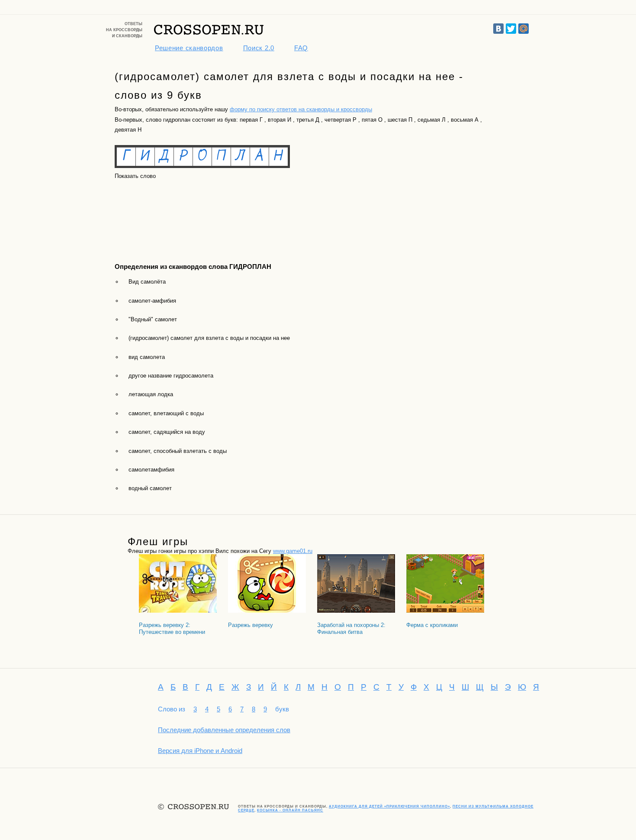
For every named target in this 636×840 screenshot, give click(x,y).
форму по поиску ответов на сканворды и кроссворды (301, 109)
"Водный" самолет (152, 319)
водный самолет (150, 488)
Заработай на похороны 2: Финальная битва (351, 628)
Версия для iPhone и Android (200, 750)
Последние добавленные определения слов (224, 729)
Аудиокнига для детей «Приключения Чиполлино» (389, 806)
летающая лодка (150, 394)
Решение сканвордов (189, 48)
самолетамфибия (151, 469)
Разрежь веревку (250, 625)
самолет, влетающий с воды (166, 413)
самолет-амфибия (152, 300)
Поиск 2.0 (258, 48)
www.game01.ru (292, 551)
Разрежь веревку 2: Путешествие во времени (172, 628)
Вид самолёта (147, 281)
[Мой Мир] (523, 28)
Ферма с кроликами (432, 625)
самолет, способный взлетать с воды (177, 451)
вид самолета (146, 357)
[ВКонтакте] (498, 28)
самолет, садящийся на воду (166, 432)
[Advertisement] (154, 213)
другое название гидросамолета (170, 375)
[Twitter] (511, 28)
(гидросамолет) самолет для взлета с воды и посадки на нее (209, 338)
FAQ (301, 48)
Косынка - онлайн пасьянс (290, 810)
